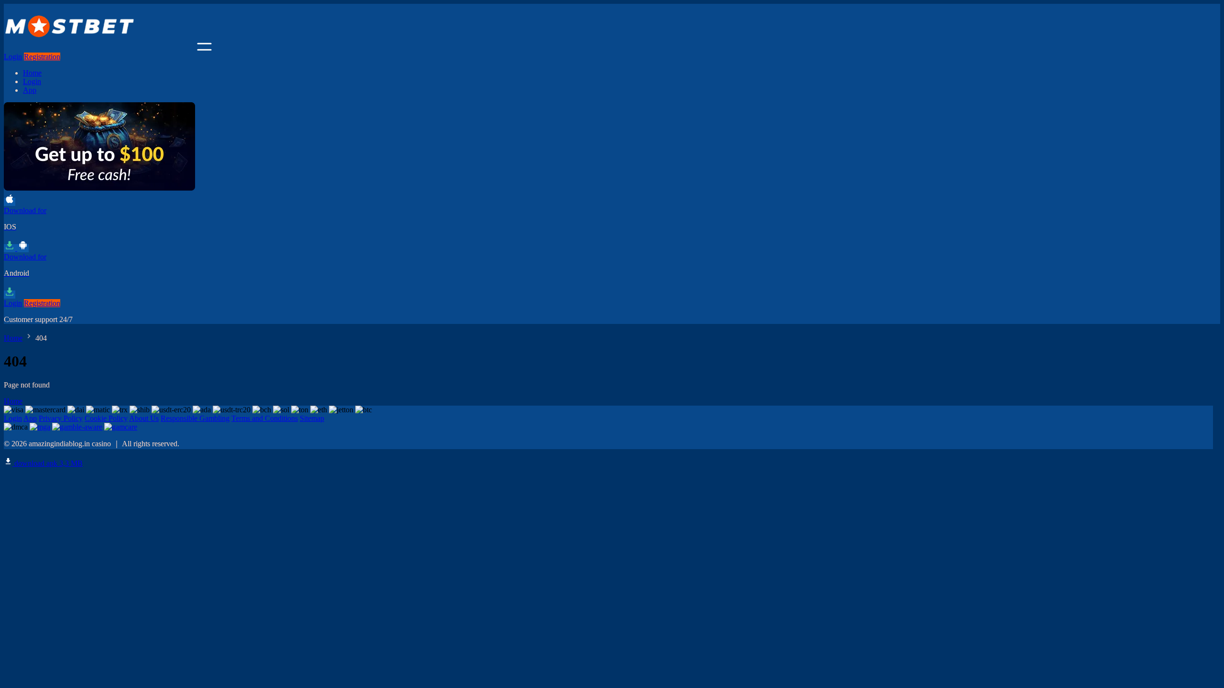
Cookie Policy (106, 418)
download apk (47, 463)
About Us (144, 418)
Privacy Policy (61, 418)
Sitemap (312, 418)
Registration (42, 57)
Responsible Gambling (195, 418)
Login (13, 57)
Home (32, 73)
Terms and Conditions (264, 418)
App (29, 90)
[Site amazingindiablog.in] (99, 48)
